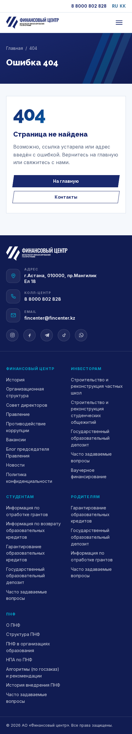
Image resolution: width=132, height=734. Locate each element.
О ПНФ (13, 625)
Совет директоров (26, 405)
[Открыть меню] (119, 22)
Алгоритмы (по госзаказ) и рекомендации (32, 672)
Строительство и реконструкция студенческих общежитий (89, 412)
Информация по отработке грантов (27, 511)
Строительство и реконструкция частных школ (97, 386)
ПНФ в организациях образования (28, 647)
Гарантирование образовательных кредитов (25, 553)
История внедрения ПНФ (33, 685)
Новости (15, 465)
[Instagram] (12, 335)
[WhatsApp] (81, 335)
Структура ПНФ (23, 634)
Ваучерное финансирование (89, 473)
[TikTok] (64, 335)
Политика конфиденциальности (29, 478)
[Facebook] (29, 335)
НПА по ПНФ (19, 659)
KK (123, 6)
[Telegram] (47, 335)
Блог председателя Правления (27, 452)
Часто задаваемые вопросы (91, 457)
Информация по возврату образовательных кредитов (33, 530)
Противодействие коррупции (26, 427)
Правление (18, 414)
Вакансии (16, 439)
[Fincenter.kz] (32, 23)
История (15, 379)
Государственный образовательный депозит (90, 438)
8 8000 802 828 (89, 6)
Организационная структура (25, 392)
